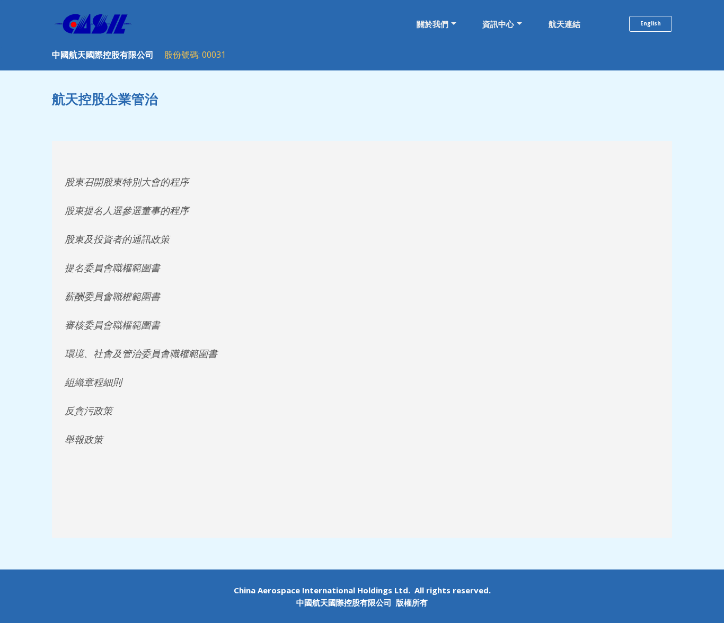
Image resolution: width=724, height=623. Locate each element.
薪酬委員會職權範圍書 (112, 296)
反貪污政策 (88, 411)
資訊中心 (498, 24)
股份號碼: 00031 (195, 54)
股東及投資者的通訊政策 (117, 239)
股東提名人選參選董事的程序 (127, 210)
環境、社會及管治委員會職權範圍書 (141, 354)
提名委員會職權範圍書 (112, 268)
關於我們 (432, 24)
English (650, 23)
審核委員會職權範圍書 (112, 325)
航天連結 (564, 24)
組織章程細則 (93, 382)
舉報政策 (84, 439)
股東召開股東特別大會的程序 (127, 182)
